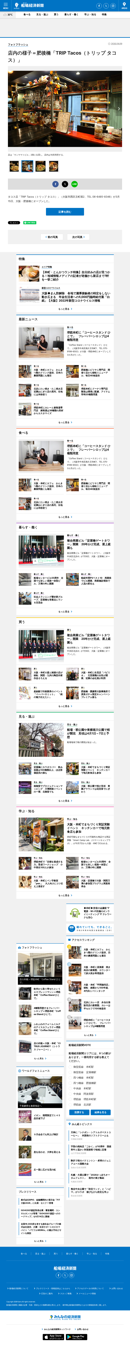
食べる (27, 14)
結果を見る (101, 1112)
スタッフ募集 (66, 1293)
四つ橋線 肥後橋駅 (84, 1083)
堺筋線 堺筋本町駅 (84, 1099)
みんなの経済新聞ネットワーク (65, 1317)
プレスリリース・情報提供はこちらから (53, 1288)
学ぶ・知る (90, 14)
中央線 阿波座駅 (83, 1093)
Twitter (106, 6)
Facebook (99, 6)
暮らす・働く (71, 14)
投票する (79, 1112)
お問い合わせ (117, 1288)
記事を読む (65, 211)
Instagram (113, 6)
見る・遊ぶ (42, 14)
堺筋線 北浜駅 (82, 1104)
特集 (104, 14)
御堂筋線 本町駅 (83, 1066)
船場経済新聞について (18, 1288)
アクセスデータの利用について (90, 1288)
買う (56, 14)
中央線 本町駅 (82, 1088)
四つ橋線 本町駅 (83, 1077)
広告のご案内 (47, 1293)
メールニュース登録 (87, 1293)
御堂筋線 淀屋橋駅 (84, 1072)
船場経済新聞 (29, 5)
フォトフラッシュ (18, 44)
